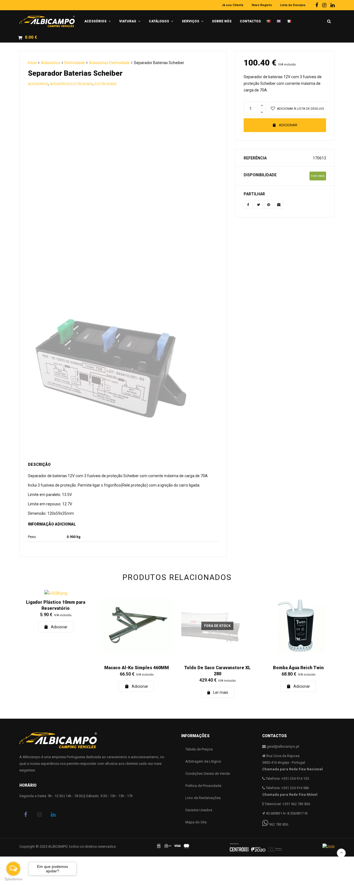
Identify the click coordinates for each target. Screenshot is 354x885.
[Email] (278, 204)
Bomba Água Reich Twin (298, 667)
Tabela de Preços (199, 749)
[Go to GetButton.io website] (13, 879)
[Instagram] (324, 5)
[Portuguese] (270, 19)
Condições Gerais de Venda (207, 773)
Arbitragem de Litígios (203, 761)
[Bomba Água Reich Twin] (298, 626)
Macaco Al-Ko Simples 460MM (136, 667)
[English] (280, 19)
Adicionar (288, 125)
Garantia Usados (198, 810)
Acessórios (50, 63)
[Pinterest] (268, 204)
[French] (290, 19)
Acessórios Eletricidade (109, 63)
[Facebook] (316, 5)
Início (32, 63)
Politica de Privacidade (203, 786)
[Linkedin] (332, 5)
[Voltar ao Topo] (341, 853)
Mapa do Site (196, 822)
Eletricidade (74, 63)
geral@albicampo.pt (283, 746)
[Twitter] (258, 204)
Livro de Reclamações (203, 798)
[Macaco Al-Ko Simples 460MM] (136, 626)
